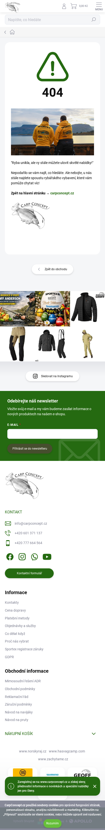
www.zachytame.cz (53, 759)
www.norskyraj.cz (32, 751)
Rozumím (52, 823)
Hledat (93, 19)
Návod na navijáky (19, 712)
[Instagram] (21, 555)
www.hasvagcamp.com (67, 751)
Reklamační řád (16, 697)
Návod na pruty (16, 720)
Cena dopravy (15, 610)
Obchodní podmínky (20, 689)
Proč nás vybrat (17, 641)
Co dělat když (15, 634)
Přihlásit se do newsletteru (29, 448)
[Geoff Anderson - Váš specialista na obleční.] (82, 774)
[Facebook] (9, 555)
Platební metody (17, 618)
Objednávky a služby (20, 626)
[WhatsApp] (33, 555)
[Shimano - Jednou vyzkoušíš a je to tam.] (52, 774)
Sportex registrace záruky (24, 649)
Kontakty (12, 602)
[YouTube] (47, 555)
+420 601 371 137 (28, 533)
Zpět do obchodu (56, 269)
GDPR (9, 657)
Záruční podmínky (18, 704)
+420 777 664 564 (28, 543)
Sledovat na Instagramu (57, 376)
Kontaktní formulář (29, 573)
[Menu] (99, 6)
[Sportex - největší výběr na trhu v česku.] (22, 774)
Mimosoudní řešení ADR (23, 681)
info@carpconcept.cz (31, 523)
